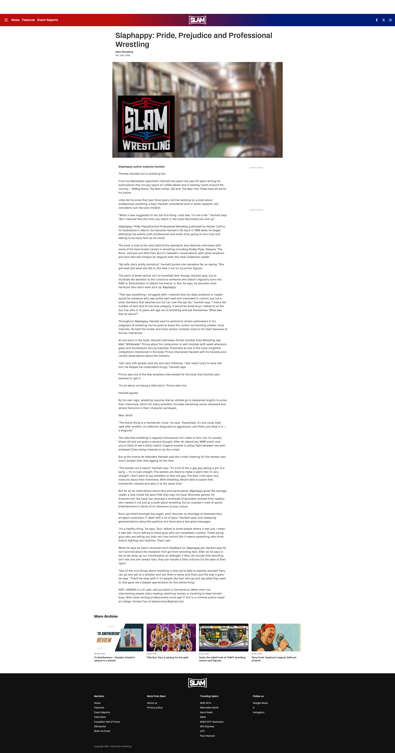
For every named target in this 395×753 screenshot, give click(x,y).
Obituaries (100, 726)
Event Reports (47, 20)
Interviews (100, 717)
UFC (202, 731)
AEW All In (205, 703)
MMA (203, 717)
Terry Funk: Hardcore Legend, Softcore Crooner (274, 659)
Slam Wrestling (124, 52)
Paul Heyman (207, 735)
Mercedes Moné (209, 707)
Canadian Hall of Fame (107, 721)
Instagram (258, 712)
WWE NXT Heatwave (211, 721)
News (15, 20)
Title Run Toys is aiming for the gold (167, 657)
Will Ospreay (207, 726)
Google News (260, 703)
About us (152, 703)
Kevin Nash (206, 712)
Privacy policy (155, 707)
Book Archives (102, 731)
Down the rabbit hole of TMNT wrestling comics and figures (222, 659)
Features (28, 20)
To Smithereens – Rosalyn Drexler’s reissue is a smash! (114, 659)
